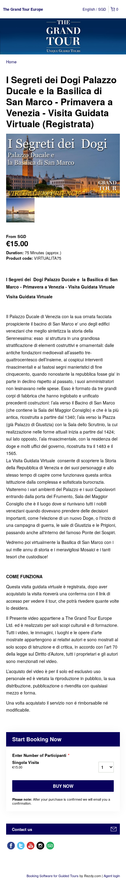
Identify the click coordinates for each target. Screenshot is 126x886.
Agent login (112, 875)
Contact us (22, 829)
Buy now (63, 786)
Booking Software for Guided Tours (53, 875)
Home (11, 62)
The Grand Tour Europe (23, 9)
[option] (20, 210)
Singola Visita (25, 764)
